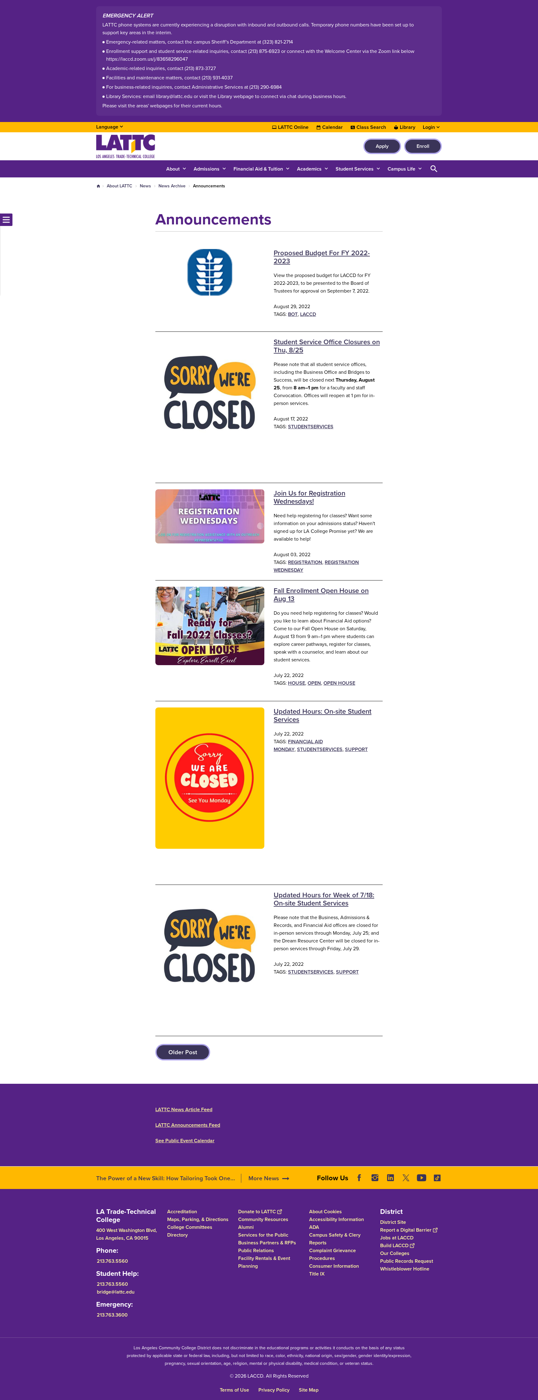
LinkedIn (390, 1177)
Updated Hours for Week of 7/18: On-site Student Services (324, 899)
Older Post (182, 1052)
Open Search (434, 168)
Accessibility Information (336, 1219)
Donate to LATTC (257, 1211)
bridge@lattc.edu (115, 1291)
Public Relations (256, 1250)
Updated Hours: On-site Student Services (322, 715)
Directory (177, 1234)
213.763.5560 (112, 1261)
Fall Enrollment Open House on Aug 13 (321, 594)
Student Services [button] (355, 168)
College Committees (189, 1227)
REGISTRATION (305, 562)
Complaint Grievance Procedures (332, 1254)
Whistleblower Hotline (404, 1268)
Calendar (332, 127)
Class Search (371, 127)
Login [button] (429, 127)
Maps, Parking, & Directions (198, 1219)
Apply (382, 146)
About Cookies (325, 1211)
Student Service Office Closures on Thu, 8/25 (327, 346)
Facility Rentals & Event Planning (264, 1262)
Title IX (317, 1273)
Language (107, 126)
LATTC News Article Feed (183, 1109)
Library (407, 127)
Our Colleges (394, 1253)
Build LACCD (394, 1245)
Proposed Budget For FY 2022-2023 (322, 257)
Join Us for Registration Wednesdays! (309, 497)
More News (263, 1178)
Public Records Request (406, 1261)
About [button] (173, 168)
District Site (393, 1222)
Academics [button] (309, 168)
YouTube (421, 1177)
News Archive (172, 186)
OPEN (314, 683)
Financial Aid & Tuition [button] (258, 168)
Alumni (246, 1227)
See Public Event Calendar (185, 1140)
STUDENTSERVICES (310, 426)
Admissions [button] (206, 168)
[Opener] (532, 1183)
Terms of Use (234, 1389)
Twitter (406, 1177)
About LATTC (119, 186)
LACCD (308, 314)
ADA (314, 1227)
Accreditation (182, 1211)
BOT (293, 314)
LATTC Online (293, 127)
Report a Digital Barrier (406, 1229)
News (145, 186)
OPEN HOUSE (339, 683)
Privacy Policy (274, 1389)
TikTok (437, 1177)
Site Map (309, 1389)
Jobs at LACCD (396, 1237)
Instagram (375, 1177)
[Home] (163, 146)
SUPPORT (356, 749)
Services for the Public (263, 1234)
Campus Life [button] (401, 168)
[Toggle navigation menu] (6, 220)
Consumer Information (334, 1266)
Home (98, 186)
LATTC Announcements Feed (187, 1125)
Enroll (423, 146)
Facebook (359, 1177)
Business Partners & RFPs (267, 1242)
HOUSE (296, 683)
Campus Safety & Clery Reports (335, 1238)
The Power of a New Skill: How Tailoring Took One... (165, 1178)
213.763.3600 (112, 1314)
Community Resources (263, 1219)
